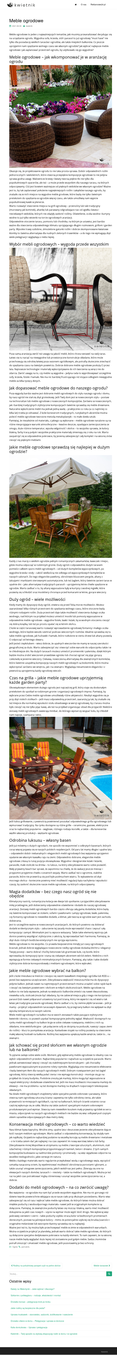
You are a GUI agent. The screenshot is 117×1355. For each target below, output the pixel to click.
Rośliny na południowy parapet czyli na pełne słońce (36, 1265)
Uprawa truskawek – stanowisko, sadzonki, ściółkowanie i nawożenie (42, 1314)
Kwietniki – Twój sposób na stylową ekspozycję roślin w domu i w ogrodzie (44, 1333)
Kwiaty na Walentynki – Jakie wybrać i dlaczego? (33, 1288)
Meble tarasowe (101, 1265)
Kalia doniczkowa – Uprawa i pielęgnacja (29, 1327)
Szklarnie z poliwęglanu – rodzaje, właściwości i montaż (36, 1295)
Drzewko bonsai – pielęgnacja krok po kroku (31, 1301)
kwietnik (29, 26)
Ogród (14, 1246)
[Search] (109, 1273)
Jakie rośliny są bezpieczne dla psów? (28, 1308)
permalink (25, 1246)
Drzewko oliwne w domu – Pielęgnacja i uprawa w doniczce (37, 1320)
